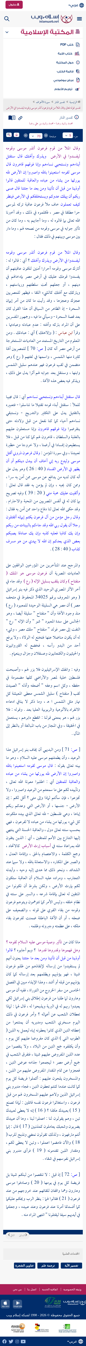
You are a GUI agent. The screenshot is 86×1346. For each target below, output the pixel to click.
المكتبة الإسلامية (48, 32)
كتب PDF (66, 44)
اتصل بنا (31, 1289)
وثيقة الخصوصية (72, 1289)
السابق (22, 1235)
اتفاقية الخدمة (50, 1289)
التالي (12, 1235)
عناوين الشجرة (24, 1265)
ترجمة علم (48, 1265)
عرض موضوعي (63, 80)
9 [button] (70, 135)
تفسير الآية (71, 1265)
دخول (13, 4)
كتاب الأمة (65, 53)
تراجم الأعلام (63, 89)
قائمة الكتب (65, 71)
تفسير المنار (60, 102)
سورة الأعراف (43, 102)
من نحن (17, 1289)
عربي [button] (74, 5)
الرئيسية (73, 102)
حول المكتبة (64, 62)
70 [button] (39, 136)
